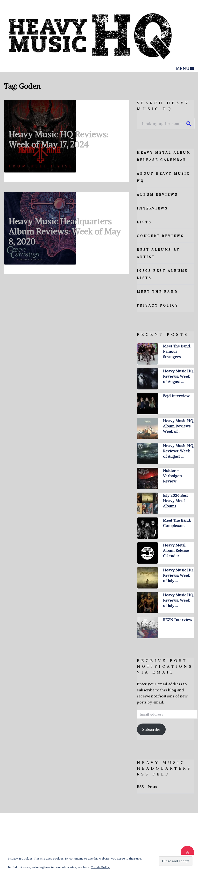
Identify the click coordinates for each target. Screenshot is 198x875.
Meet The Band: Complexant (177, 523)
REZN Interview (177, 619)
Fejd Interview (176, 395)
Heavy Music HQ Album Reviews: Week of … (178, 426)
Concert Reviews (160, 236)
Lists (144, 222)
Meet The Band (157, 292)
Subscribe (151, 729)
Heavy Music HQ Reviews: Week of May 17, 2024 (59, 139)
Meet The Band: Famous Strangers (177, 351)
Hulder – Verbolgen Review (172, 475)
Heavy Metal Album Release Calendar (176, 550)
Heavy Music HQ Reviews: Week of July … (178, 575)
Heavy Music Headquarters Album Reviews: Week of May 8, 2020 (65, 231)
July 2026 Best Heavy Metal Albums (175, 500)
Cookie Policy (100, 867)
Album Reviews (157, 195)
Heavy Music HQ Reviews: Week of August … (178, 376)
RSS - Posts (147, 786)
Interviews (152, 208)
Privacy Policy (157, 305)
